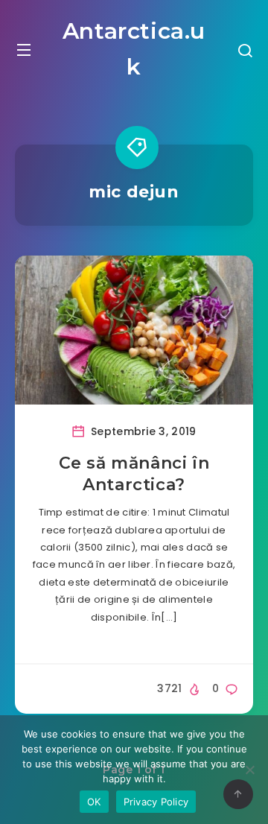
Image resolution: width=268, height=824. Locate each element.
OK (94, 802)
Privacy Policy (156, 802)
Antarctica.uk (134, 48)
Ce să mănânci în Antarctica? (134, 474)
